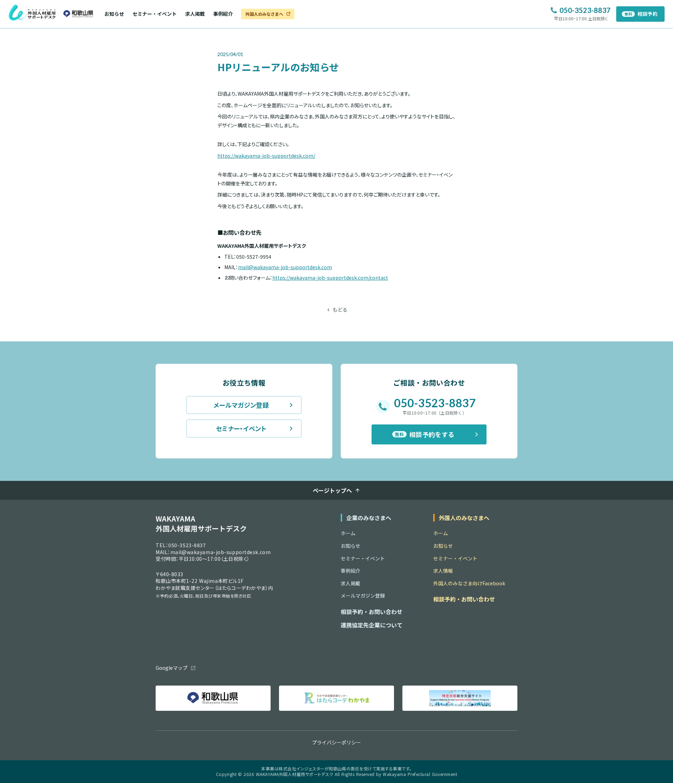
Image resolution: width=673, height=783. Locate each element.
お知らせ (114, 14)
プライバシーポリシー (336, 742)
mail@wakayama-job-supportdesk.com (285, 267)
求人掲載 (195, 14)
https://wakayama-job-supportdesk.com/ (266, 155)
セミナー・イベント (154, 14)
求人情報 (443, 570)
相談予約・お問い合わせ (371, 611)
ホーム (348, 533)
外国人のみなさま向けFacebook (469, 583)
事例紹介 (223, 14)
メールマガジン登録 (363, 595)
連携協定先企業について (371, 625)
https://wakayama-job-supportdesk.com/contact (330, 277)
